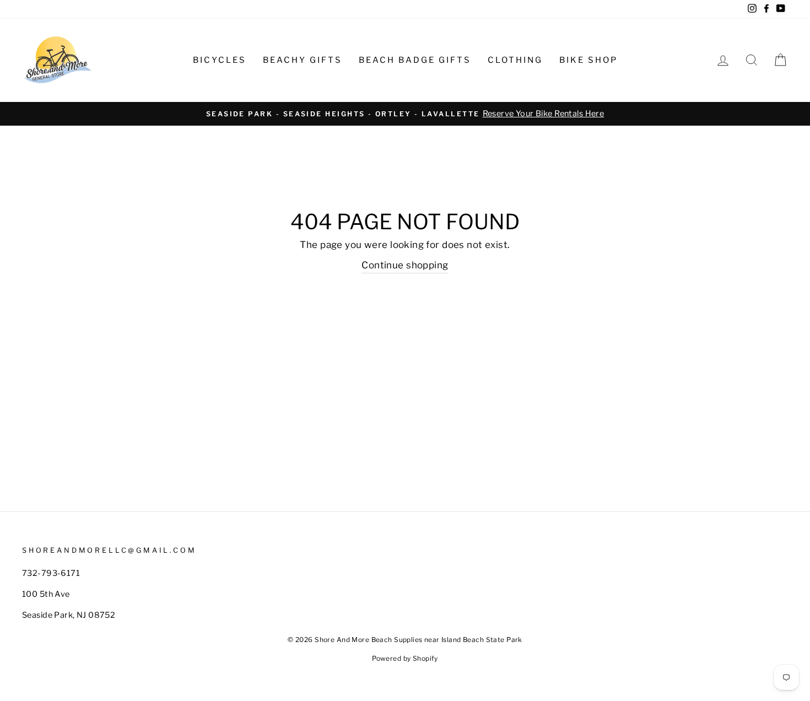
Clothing (515, 60)
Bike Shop (588, 60)
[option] (405, 113)
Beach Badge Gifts (415, 60)
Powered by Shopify (405, 658)
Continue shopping (404, 265)
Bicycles (219, 60)
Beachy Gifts (302, 60)
